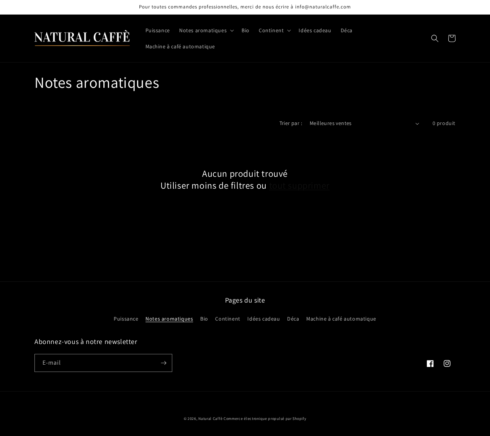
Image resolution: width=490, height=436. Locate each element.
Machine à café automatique (341, 318)
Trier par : (290, 123)
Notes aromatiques (169, 318)
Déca (293, 318)
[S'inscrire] (163, 363)
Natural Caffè (211, 418)
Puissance (126, 318)
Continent (227, 318)
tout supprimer (299, 185)
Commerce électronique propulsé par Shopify (265, 418)
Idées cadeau (263, 318)
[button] (206, 30)
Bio (204, 318)
